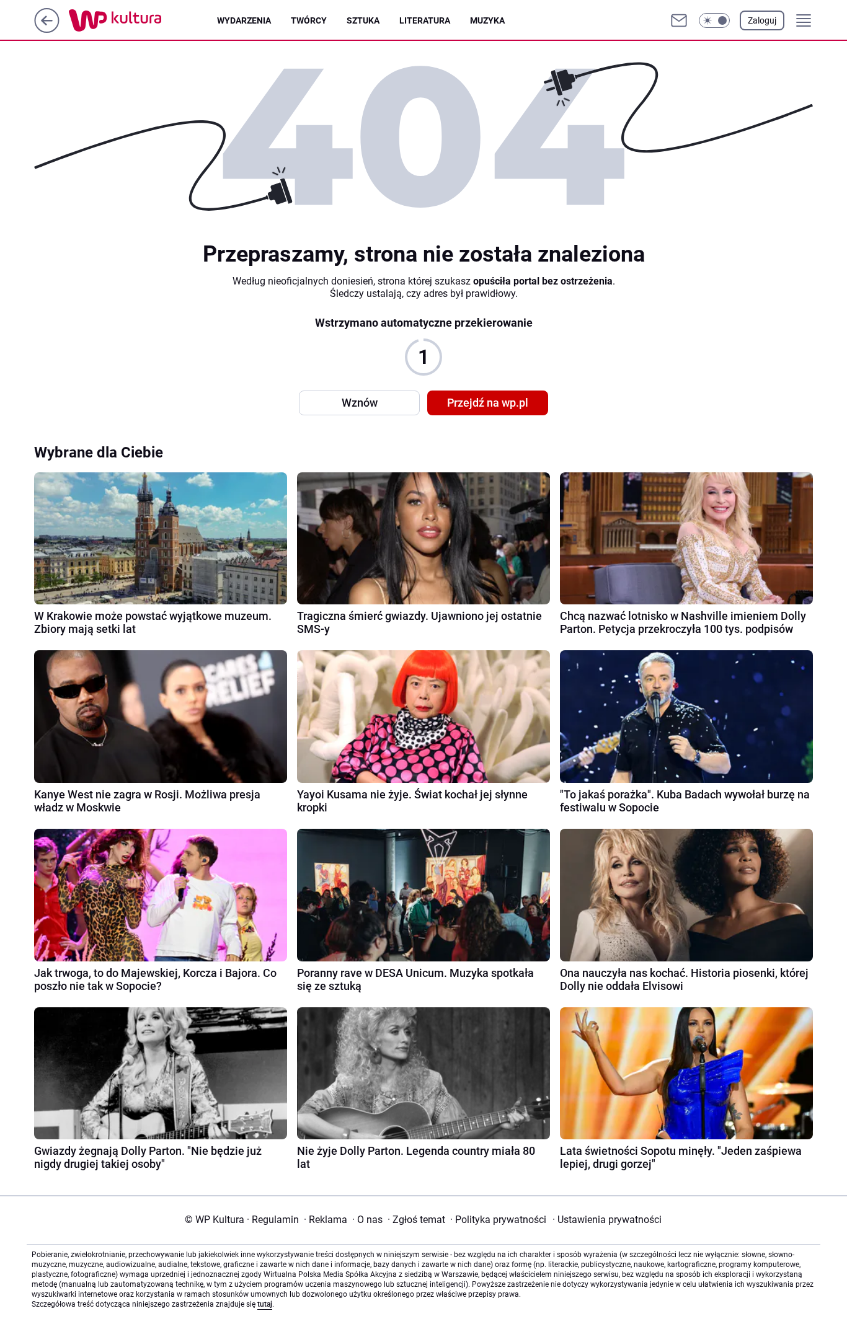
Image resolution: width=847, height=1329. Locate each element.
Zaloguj (762, 20)
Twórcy (309, 20)
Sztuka (363, 20)
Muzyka (487, 20)
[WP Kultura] (143, 20)
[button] (714, 20)
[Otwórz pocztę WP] (679, 20)
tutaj (264, 1304)
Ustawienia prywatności (607, 1219)
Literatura (424, 20)
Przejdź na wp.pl (487, 402)
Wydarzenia (244, 20)
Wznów (360, 402)
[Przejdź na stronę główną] (47, 29)
